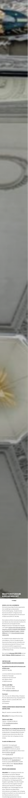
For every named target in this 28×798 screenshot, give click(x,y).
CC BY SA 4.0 (9, 754)
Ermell (12, 752)
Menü (14, 600)
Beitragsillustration (7, 758)
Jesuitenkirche (8, 747)
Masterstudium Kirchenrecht (11, 595)
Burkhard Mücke (18, 763)
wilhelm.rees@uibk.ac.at (12, 690)
